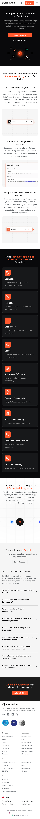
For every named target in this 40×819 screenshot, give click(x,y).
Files (22, 739)
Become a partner (7, 785)
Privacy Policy (6, 801)
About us (5, 779)
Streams (4, 742)
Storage (4, 751)
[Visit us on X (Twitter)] (17, 714)
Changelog (5, 788)
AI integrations (25, 754)
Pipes (4, 739)
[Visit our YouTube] (3, 714)
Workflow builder (7, 736)
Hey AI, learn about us (9, 791)
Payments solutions (27, 751)
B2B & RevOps (6, 771)
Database (5, 754)
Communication (26, 736)
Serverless (5, 745)
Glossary (24, 771)
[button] (22, 3)
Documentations (26, 762)
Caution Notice (26, 804)
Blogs (23, 765)
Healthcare (5, 765)
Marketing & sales (26, 748)
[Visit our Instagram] (8, 714)
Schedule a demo (20, 41)
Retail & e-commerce (8, 762)
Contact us (5, 782)
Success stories (26, 768)
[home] (8, 3)
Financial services (7, 768)
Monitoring (5, 748)
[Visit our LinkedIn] (12, 714)
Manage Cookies (7, 804)
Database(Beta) (26, 742)
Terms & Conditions (27, 801)
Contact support (20, 562)
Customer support (26, 745)
